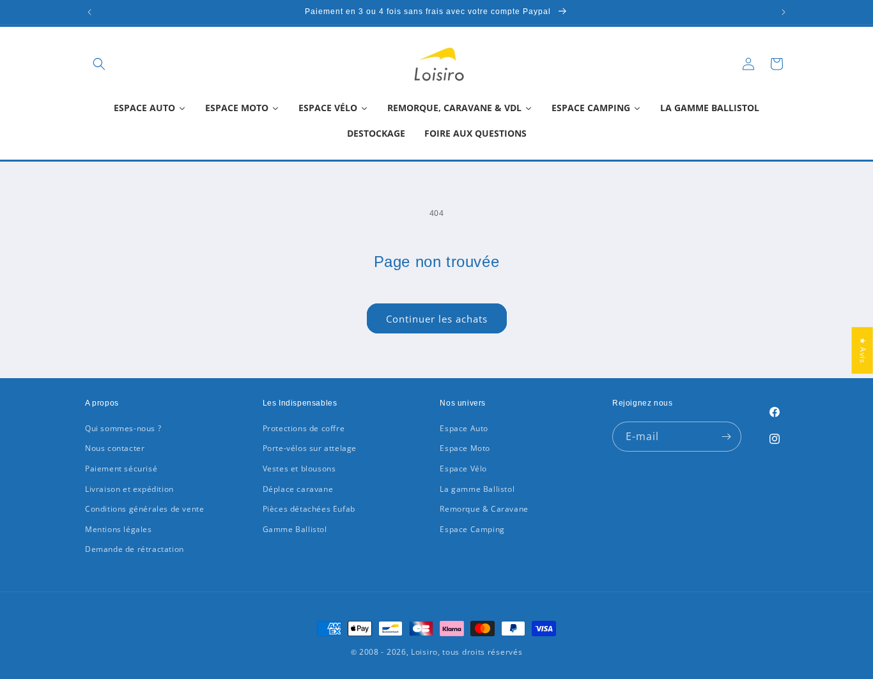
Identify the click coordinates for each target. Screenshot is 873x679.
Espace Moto (465, 448)
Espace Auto (464, 428)
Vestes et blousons (299, 468)
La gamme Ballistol (477, 489)
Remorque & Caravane (484, 508)
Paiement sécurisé (121, 468)
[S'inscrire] (727, 437)
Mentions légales (118, 529)
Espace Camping (472, 529)
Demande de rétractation (134, 549)
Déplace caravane (298, 489)
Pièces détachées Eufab (309, 508)
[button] (99, 64)
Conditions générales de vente (144, 508)
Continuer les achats (437, 318)
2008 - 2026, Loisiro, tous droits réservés (439, 651)
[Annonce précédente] (89, 12)
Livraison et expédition (129, 489)
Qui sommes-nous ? (123, 428)
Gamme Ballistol (295, 529)
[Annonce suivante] (783, 12)
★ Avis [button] (863, 350)
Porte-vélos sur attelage (310, 448)
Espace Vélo (463, 468)
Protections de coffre (304, 428)
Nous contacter (114, 448)
